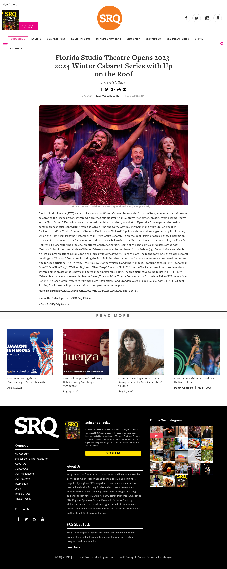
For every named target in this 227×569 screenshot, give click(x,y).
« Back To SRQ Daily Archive (54, 304)
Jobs (18, 488)
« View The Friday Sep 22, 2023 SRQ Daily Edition (65, 298)
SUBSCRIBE (113, 453)
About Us (20, 463)
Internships (21, 483)
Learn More (73, 547)
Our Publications (24, 473)
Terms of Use (22, 493)
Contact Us (21, 468)
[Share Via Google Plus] (113, 89)
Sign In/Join (9, 4)
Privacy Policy (23, 498)
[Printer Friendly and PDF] (119, 89)
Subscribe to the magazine (31, 458)
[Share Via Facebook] (102, 89)
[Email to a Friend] (124, 89)
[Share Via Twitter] (106, 89)
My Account (22, 453)
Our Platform (22, 478)
